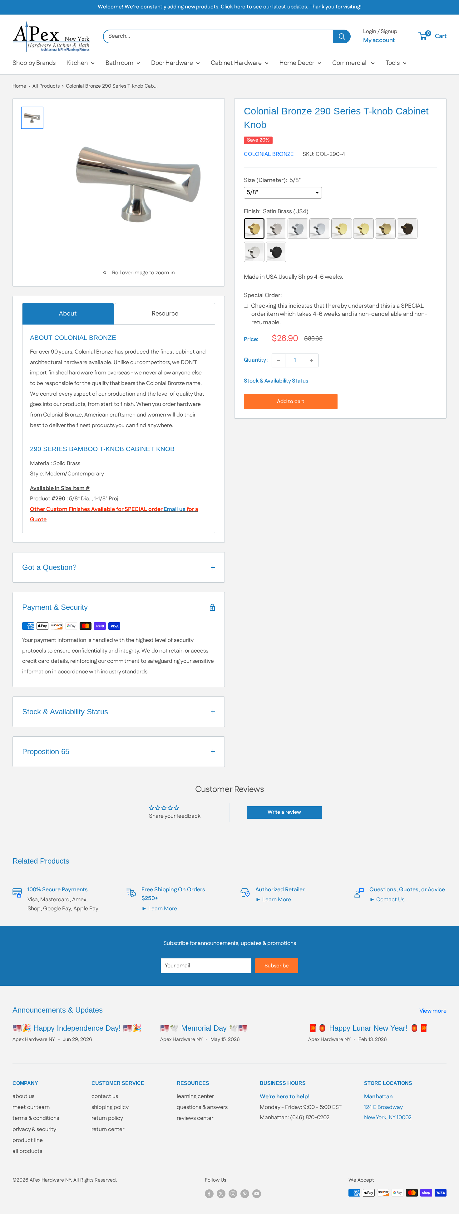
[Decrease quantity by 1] (278, 360)
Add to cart (290, 401)
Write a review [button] (284, 812)
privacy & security (34, 1129)
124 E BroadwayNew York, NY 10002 (388, 1107)
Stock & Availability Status (276, 381)
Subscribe (276, 966)
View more (433, 1011)
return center (107, 1129)
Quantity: (256, 360)
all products (27, 1151)
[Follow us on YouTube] (256, 1193)
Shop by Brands (34, 63)
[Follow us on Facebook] (209, 1193)
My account (379, 40)
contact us (104, 1096)
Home (19, 86)
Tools (393, 63)
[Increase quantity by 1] (311, 360)
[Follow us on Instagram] (233, 1193)
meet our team (31, 1107)
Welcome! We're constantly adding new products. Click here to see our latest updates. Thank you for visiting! (230, 7)
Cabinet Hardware (236, 63)
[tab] (68, 314)
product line (27, 1140)
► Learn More (159, 909)
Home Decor (296, 63)
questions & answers (202, 1107)
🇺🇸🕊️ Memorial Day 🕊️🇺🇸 (204, 1028)
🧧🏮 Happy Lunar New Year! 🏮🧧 (368, 1028)
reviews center (195, 1118)
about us (23, 1096)
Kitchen (77, 63)
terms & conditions (35, 1118)
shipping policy (110, 1107)
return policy (107, 1118)
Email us (174, 509)
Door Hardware (172, 63)
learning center (195, 1096)
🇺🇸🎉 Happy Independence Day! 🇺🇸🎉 (77, 1028)
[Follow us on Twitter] (221, 1193)
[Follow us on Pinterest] (244, 1193)
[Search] (342, 36)
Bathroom (119, 63)
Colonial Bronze (269, 154)
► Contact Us (386, 900)
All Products (46, 86)
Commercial (350, 63)
